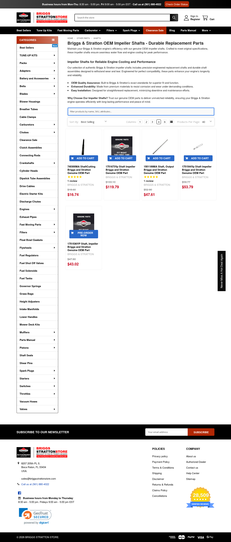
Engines (24, 209)
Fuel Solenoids (28, 271)
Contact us (192, 467)
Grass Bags (26, 294)
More (205, 30)
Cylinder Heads (29, 171)
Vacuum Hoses (28, 401)
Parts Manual (188, 30)
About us (191, 456)
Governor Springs (30, 286)
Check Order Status (177, 4)
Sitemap (190, 479)
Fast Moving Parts (68, 30)
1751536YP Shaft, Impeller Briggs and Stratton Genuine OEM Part (82, 247)
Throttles (25, 394)
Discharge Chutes (30, 201)
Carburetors (27, 124)
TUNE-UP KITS (28, 55)
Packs (23, 63)
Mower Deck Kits (30, 324)
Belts (23, 86)
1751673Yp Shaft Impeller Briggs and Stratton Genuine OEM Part (120, 170)
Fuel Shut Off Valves (32, 263)
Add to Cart (85, 158)
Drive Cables (27, 186)
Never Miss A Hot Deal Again (221, 271)
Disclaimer (158, 479)
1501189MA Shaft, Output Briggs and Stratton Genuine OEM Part (159, 170)
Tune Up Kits (44, 30)
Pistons (24, 347)
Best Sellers (24, 30)
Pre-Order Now (85, 234)
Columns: (131, 121)
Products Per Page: (188, 121)
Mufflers (24, 332)
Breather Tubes (29, 109)
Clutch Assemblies (31, 147)
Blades (24, 94)
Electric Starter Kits (31, 194)
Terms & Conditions (163, 467)
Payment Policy (161, 462)
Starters (24, 378)
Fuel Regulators (29, 255)
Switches (25, 386)
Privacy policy (160, 456)
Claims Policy (159, 490)
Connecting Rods (30, 155)
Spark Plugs (130, 30)
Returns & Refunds (162, 484)
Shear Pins (26, 363)
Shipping (157, 473)
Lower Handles (28, 317)
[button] (35, 516)
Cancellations (159, 496)
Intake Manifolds (29, 309)
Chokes (24, 132)
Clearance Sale (155, 30)
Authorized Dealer (196, 462)
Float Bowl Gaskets (31, 240)
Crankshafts (27, 163)
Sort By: (74, 121)
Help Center (192, 473)
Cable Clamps (28, 117)
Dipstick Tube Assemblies (35, 178)
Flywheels (25, 248)
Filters (110, 30)
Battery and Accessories (34, 78)
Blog (172, 30)
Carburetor (91, 30)
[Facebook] (19, 493)
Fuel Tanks (26, 278)
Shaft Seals (26, 355)
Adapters (25, 71)
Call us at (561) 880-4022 (147, 4)
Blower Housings (30, 101)
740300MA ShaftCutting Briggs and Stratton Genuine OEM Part (81, 170)
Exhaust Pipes (28, 217)
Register (195, 19)
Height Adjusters (30, 301)
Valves (23, 409)
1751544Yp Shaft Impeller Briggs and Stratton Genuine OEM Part (197, 170)
